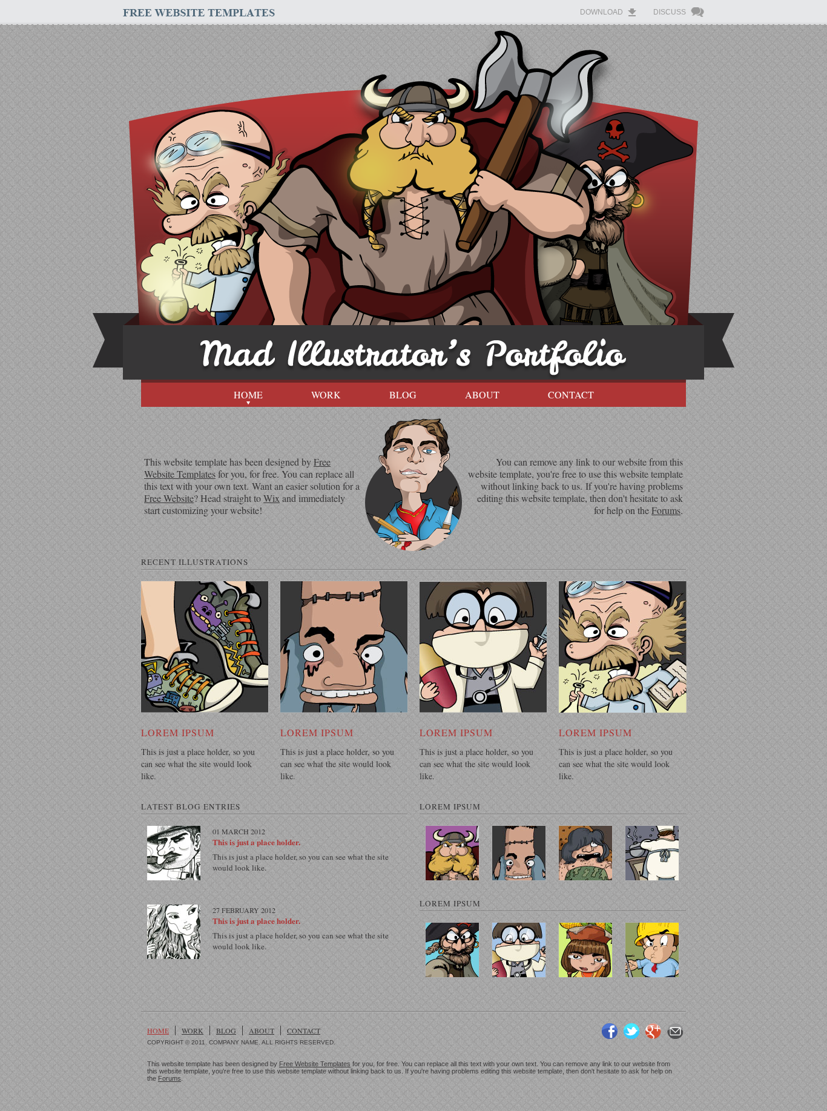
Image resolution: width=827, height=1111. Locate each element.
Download (601, 12)
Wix (271, 498)
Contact (571, 394)
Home (248, 394)
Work (326, 394)
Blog (403, 394)
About (482, 394)
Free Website (169, 498)
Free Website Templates (315, 1063)
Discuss (669, 12)
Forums (665, 510)
